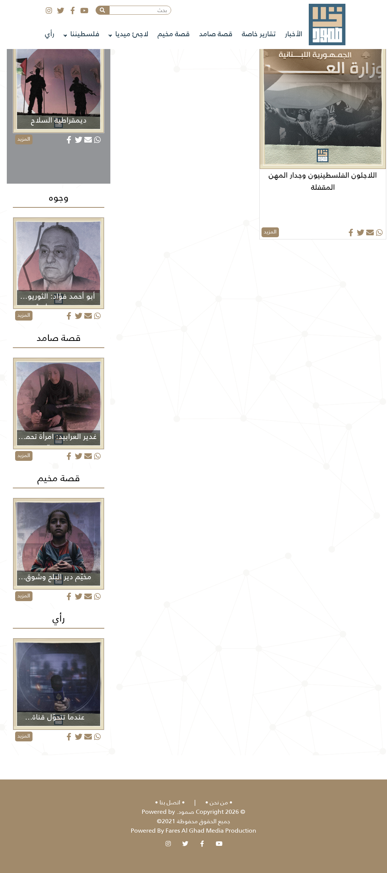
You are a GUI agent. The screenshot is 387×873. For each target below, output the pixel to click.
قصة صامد (215, 34)
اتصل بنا (169, 802)
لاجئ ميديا (131, 34)
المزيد (270, 231)
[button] (102, 10)
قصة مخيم (174, 34)
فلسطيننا (84, 34)
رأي (49, 34)
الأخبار (293, 34)
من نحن (219, 802)
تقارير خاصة (259, 34)
